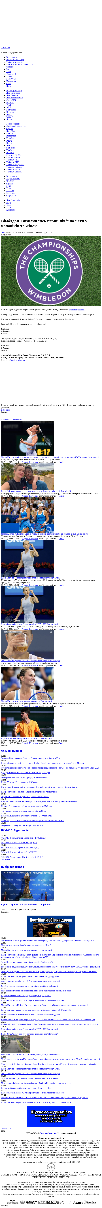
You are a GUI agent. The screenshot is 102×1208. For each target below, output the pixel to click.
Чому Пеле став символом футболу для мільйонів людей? (27, 962)
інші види (10, 148)
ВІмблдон (5, 410)
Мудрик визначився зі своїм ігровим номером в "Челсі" (26, 945)
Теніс (8, 71)
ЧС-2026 (10, 102)
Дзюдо (9, 140)
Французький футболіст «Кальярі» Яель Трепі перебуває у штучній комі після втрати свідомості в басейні (49, 971)
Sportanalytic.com (17, 360)
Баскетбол (11, 79)
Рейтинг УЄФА (13, 155)
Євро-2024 (11, 100)
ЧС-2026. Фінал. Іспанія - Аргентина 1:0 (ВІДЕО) (23, 838)
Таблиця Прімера (14, 167)
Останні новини (11, 750)
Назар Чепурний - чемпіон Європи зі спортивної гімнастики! (29, 792)
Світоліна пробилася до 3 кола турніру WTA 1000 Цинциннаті (29, 624)
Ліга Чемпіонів (13, 93)
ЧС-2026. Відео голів (15, 830)
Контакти (10, 210)
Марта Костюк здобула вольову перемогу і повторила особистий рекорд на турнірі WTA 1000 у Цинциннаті (50, 457)
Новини (10, 152)
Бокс (8, 69)
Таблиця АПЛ (12, 162)
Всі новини (11, 57)
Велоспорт (11, 136)
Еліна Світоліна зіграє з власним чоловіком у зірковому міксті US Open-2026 (36, 491)
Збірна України (13, 124)
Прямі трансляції (14, 90)
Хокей (9, 76)
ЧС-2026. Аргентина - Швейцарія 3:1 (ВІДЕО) (22, 857)
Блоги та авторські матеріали (19, 64)
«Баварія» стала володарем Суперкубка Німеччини (24, 777)
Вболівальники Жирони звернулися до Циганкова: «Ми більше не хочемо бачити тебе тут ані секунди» (48, 1019)
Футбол (9, 67)
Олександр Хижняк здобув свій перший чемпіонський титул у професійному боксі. (39, 787)
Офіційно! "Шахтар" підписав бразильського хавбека (25, 796)
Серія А (9, 117)
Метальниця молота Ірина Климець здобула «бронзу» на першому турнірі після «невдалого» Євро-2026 (48, 940)
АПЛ (8, 107)
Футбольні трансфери (16, 126)
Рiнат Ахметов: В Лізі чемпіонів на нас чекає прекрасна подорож (30, 1015)
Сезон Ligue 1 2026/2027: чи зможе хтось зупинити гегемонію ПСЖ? (32, 820)
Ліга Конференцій (14, 98)
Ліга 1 (9, 114)
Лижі (8, 145)
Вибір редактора (12, 867)
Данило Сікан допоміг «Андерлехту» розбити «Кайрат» (26, 806)
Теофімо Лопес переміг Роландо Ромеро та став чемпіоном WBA (30, 758)
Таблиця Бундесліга (15, 164)
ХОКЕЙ (10, 191)
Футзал (9, 128)
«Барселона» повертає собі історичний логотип (22, 825)
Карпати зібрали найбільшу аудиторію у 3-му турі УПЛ (26, 995)
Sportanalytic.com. (76, 310)
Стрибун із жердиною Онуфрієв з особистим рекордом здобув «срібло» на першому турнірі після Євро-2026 (50, 768)
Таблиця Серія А (14, 172)
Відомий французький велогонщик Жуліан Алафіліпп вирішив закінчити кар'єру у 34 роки (42, 763)
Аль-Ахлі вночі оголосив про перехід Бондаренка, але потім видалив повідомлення (39, 801)
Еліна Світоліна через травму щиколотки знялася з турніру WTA (30, 578)
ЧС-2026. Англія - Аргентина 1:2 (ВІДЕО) (20, 847)
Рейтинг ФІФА (13, 157)
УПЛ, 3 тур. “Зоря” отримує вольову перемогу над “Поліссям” (29, 1034)
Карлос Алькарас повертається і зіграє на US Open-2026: (26, 738)
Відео (8, 86)
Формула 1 (11, 74)
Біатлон (9, 133)
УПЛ (8, 105)
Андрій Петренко (30, 462)
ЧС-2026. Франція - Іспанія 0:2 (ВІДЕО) (19, 852)
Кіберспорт (11, 81)
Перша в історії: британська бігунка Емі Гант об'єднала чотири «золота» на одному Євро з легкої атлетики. (49, 1024)
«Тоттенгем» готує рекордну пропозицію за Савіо (23, 811)
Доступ (9, 119)
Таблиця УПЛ (12, 160)
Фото (8, 83)
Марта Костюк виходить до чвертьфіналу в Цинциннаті (26, 701)
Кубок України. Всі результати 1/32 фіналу (20, 782)
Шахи (9, 143)
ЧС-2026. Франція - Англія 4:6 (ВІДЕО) (19, 843)
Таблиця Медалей (14, 62)
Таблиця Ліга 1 (13, 169)
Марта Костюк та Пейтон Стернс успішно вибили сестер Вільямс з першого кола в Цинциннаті (44, 534)
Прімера (10, 112)
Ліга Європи (12, 95)
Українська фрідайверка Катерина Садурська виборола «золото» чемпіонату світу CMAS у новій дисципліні (50, 967)
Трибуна (10, 150)
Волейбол (10, 131)
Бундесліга (11, 110)
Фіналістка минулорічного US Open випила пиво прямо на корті (30, 660)
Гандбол (10, 138)
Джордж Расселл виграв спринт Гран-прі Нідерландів (25, 772)
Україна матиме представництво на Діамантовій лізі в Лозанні (29, 986)
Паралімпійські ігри (15, 59)
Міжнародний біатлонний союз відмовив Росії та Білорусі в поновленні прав (36, 991)
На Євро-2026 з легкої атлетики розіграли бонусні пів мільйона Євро (32, 1000)
